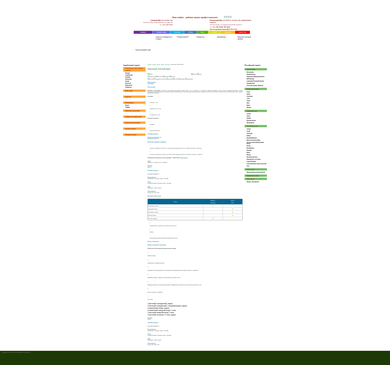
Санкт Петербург (251, 161)
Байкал (249, 135)
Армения (127, 77)
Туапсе (248, 100)
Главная (143, 32)
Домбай (249, 118)
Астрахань (249, 133)
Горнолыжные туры (252, 110)
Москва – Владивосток (253, 181)
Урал (248, 165)
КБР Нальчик (250, 78)
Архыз (248, 115)
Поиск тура (242, 32)
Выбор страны (129, 90)
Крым (248, 105)
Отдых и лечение (251, 69)
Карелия (249, 150)
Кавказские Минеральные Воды (255, 76)
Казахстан (128, 83)
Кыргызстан (128, 85)
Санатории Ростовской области (255, 81)
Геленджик (250, 96)
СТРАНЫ (190, 32)
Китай (127, 105)
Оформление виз (129, 102)
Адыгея (249, 113)
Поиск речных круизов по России (256, 172)
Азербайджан (129, 75)
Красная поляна (251, 120)
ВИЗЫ (202, 32)
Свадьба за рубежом (130, 128)
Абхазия (127, 73)
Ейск (248, 102)
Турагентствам (161, 32)
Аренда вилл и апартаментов (132, 122)
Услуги (214, 32)
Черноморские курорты (253, 89)
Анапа (248, 94)
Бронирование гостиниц (253, 175)
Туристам (177, 32)
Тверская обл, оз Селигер (254, 159)
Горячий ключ (251, 83)
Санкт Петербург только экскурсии (256, 163)
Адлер (248, 91)
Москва (249, 154)
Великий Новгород (252, 137)
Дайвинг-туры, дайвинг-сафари (133, 116)
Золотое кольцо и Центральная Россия (255, 143)
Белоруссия (128, 79)
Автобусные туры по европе (132, 110)
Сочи (248, 98)
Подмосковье (250, 72)
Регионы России (251, 74)
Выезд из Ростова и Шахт (254, 140)
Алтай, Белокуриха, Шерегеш (255, 85)
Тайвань (127, 107)
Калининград (250, 148)
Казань (249, 145)
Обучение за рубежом (130, 134)
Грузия (127, 81)
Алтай (248, 131)
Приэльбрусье (250, 122)
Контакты (228, 32)
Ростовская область (252, 156)
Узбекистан (128, 87)
